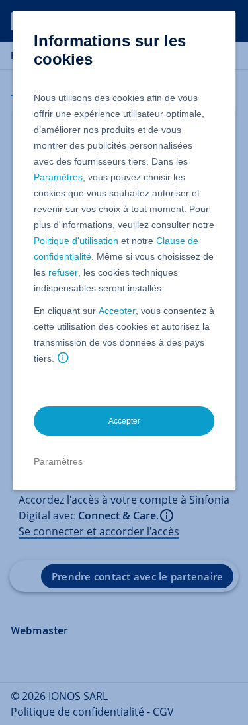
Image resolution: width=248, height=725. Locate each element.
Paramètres (58, 177)
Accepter (117, 310)
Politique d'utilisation (76, 240)
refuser (63, 272)
